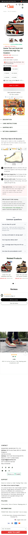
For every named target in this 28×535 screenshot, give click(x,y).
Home (4, 11)
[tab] (13, 283)
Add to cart (14, 532)
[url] (8, 460)
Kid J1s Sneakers (12, 11)
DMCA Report (4, 519)
